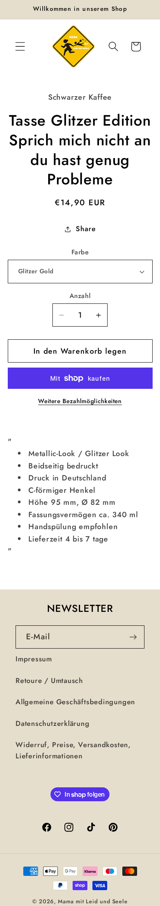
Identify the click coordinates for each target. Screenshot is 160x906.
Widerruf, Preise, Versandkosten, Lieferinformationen (73, 750)
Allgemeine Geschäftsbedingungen (75, 702)
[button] (20, 47)
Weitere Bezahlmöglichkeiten (80, 401)
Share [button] (86, 229)
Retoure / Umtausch (49, 681)
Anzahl (80, 295)
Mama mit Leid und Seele (93, 901)
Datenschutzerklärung (53, 724)
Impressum (34, 659)
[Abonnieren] (133, 637)
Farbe (80, 252)
